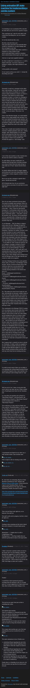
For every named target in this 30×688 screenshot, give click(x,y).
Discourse (10, 684)
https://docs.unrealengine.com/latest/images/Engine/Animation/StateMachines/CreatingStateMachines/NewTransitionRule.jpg (15, 493)
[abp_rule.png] (6, 521)
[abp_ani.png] (6, 636)
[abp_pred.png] (6, 529)
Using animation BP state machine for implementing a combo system (14, 8)
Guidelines (15, 677)
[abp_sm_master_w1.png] (9, 463)
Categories (8, 677)
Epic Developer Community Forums (10, 1)
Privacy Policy (15, 680)
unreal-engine (7, 14)
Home (2, 677)
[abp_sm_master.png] (7, 457)
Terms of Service (5, 680)
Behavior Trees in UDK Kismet (10, 483)
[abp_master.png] (6, 607)
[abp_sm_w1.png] (7, 466)
